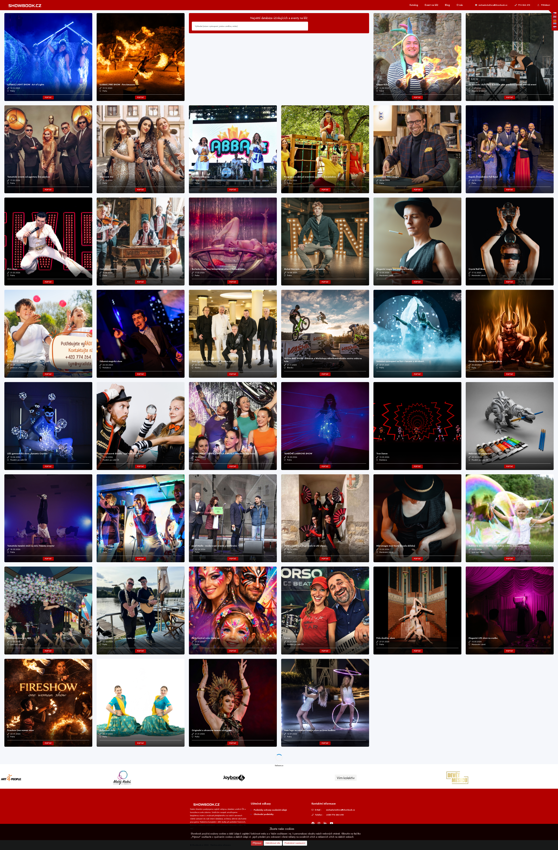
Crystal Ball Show (477, 269)
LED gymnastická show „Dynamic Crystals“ (27, 453)
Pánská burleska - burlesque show (485, 361)
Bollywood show (107, 730)
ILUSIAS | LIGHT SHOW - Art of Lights (25, 84)
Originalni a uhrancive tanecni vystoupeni (212, 730)
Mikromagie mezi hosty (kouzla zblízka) (395, 545)
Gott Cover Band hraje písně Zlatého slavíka (213, 361)
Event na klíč (431, 5)
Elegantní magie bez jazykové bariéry (394, 269)
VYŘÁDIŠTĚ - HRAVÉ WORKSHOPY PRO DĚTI (29, 361)
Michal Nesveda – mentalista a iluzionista (304, 269)
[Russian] (555, 24)
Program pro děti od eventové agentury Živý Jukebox (310, 176)
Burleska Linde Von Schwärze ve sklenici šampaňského (218, 269)
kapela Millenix (107, 545)
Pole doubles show (385, 638)
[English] (555, 17)
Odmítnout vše (272, 843)
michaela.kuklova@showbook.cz (340, 809)
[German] (555, 20)
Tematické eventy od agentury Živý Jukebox (28, 176)
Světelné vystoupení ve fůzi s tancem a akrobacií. (400, 361)
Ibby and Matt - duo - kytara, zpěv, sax (118, 638)
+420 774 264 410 (335, 814)
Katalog (414, 5)
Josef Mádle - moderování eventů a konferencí (214, 545)
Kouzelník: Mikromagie (387, 176)
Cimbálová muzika (108, 269)
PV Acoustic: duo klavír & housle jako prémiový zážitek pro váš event (502, 84)
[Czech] (555, 13)
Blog (447, 5)
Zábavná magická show (111, 361)
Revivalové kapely (201, 176)
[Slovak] (555, 27)
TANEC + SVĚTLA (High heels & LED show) (305, 545)
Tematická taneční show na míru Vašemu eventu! (30, 545)
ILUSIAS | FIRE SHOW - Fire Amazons (117, 84)
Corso (287, 638)
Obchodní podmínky (263, 814)
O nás (460, 5)
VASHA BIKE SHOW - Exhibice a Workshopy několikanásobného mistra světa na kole (323, 360)
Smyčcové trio (106, 176)
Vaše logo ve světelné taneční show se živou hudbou (309, 730)
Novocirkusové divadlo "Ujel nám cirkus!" (120, 453)
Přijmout (257, 843)
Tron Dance (382, 453)
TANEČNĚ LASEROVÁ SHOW (298, 453)
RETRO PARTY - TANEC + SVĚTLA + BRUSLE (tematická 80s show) (223, 453)
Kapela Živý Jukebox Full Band (483, 176)
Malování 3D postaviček (480, 453)
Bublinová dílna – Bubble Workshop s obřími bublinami (496, 545)
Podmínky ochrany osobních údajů (270, 809)
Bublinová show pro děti (19, 638)
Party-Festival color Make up (205, 638)
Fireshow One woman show (20, 730)
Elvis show (12, 269)
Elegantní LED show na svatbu (483, 638)
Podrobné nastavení (295, 843)
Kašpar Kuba (382, 84)
